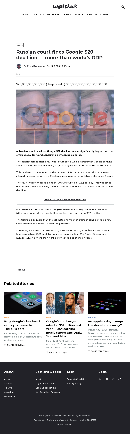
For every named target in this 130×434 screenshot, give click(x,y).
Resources (52, 15)
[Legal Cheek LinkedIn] (113, 379)
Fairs (89, 15)
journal (92, 318)
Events (79, 15)
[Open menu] (7, 7)
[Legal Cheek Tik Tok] (119, 379)
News (24, 15)
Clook (70, 424)
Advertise (9, 392)
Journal (67, 15)
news (6, 318)
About (7, 379)
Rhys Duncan (35, 66)
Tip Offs (8, 388)
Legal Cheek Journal (46, 388)
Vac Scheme (102, 15)
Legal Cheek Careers (46, 383)
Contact (8, 383)
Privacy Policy (74, 383)
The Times (85, 234)
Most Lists (37, 15)
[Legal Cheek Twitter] (100, 379)
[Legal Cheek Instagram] (106, 379)
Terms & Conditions (77, 379)
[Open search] (123, 7)
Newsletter (9, 396)
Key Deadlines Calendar (48, 392)
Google (21, 270)
